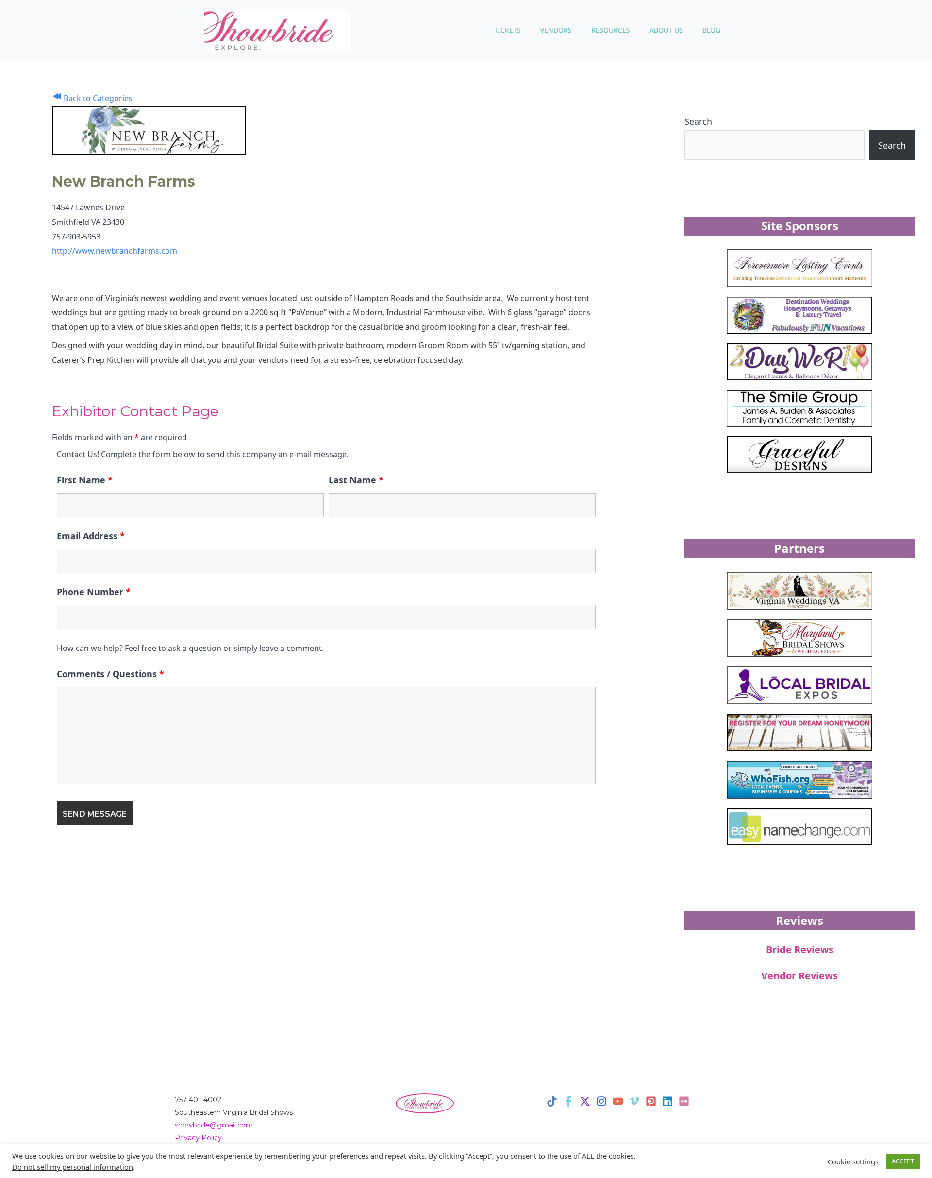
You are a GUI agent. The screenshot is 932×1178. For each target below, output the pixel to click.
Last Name (356, 480)
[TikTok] (552, 1101)
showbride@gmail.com (214, 1125)
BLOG (711, 29)
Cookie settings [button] (853, 1161)
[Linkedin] (667, 1101)
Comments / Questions (110, 674)
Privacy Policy (198, 1137)
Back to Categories (97, 98)
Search (698, 121)
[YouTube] (618, 1101)
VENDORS (556, 29)
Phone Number (94, 592)
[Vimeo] (634, 1101)
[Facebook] (568, 1101)
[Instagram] (601, 1101)
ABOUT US (666, 29)
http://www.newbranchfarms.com (114, 250)
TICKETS (507, 29)
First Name (85, 480)
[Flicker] (684, 1101)
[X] (585, 1101)
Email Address (91, 536)
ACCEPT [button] (903, 1161)
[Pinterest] (651, 1101)
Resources (610, 29)
